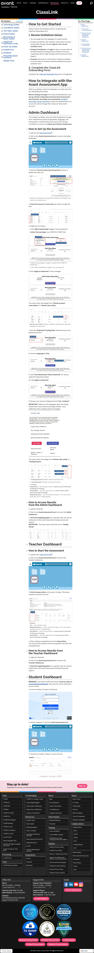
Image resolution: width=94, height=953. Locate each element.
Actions (33, 612)
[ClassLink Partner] (64, 912)
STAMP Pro (6, 816)
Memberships (77, 852)
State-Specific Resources (34, 839)
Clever (28, 858)
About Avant (76, 799)
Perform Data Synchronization (58, 176)
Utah (74, 870)
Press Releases (54, 802)
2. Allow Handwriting (61, 242)
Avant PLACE (7, 837)
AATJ (75, 848)
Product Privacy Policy (56, 869)
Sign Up (82, 786)
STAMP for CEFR (8, 813)
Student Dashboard (84, 55)
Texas (75, 866)
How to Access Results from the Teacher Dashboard (86, 50)
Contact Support (41, 899)
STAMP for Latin (8, 833)
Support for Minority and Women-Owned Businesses (58, 858)
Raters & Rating (77, 813)
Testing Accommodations (57, 866)
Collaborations (77, 827)
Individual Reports (55, 820)
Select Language (59, 360)
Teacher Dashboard (84, 40)
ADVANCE (7, 53)
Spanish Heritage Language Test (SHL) (12, 844)
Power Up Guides (10, 47)
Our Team (76, 802)
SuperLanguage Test (9, 840)
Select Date (33, 336)
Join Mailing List (54, 809)
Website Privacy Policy (56, 847)
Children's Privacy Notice (57, 944)
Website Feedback (79, 820)
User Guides (30, 824)
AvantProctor (8, 50)
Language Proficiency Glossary (33, 835)
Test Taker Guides (10, 31)
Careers (75, 809)
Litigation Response (55, 813)
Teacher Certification (33, 813)
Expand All (19, 21)
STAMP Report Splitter (10, 865)
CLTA (75, 841)
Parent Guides (9, 34)
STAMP (5, 799)
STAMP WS (6, 806)
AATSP (75, 834)
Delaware (76, 859)
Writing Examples (31, 827)
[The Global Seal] (47, 912)
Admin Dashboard (84, 25)
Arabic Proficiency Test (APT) (10, 849)
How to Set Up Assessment (86, 29)
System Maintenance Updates (33, 850)
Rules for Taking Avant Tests (58, 854)
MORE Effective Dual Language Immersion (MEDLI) (58, 839)
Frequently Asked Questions (10, 57)
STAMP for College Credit (34, 799)
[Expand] (2, 24)
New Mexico (77, 863)
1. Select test (38, 237)
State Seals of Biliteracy (34, 806)
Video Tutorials (31, 831)
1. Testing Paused (59, 471)
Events (28, 846)
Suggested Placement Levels (10, 43)
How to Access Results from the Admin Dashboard (86, 35)
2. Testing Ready (59, 473)
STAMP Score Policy (55, 850)
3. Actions (64, 466)
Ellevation (29, 865)
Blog (50, 799)
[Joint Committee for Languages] (47, 929)
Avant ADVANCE (54, 831)
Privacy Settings (6, 951)
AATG (75, 831)
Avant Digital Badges (33, 802)
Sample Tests (8, 61)
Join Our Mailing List (73, 890)
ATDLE (75, 837)
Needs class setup (58, 316)
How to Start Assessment (85, 44)
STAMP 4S (6, 802)
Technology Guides (11, 25)
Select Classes (34, 214)
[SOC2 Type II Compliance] (30, 912)
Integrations (5, 7)
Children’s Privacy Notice (57, 873)
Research (52, 824)
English (85, 951)
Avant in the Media (55, 806)
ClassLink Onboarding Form (48, 74)
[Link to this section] (27, 25)
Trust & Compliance (79, 816)
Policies (51, 844)
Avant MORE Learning (56, 835)
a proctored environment (38, 684)
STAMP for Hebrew (9, 830)
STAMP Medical (8, 823)
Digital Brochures (31, 842)
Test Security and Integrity (57, 862)
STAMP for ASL (8, 827)
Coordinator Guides (11, 28)
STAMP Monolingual (9, 820)
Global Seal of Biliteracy (34, 809)
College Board (78, 844)
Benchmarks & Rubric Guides (9, 38)
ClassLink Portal (45, 133)
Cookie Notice (68, 940)
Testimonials (76, 806)
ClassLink (29, 862)
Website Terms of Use (50, 940)
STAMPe (6, 809)
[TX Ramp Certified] (30, 929)
